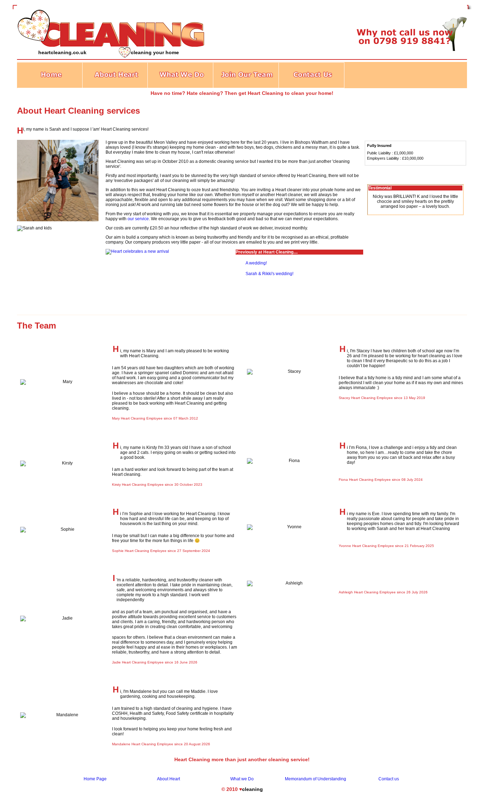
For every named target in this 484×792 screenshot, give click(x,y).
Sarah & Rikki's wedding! (269, 273)
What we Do (242, 778)
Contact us (388, 778)
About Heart (168, 778)
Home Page (95, 778)
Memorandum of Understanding (315, 778)
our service (138, 218)
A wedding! (256, 263)
